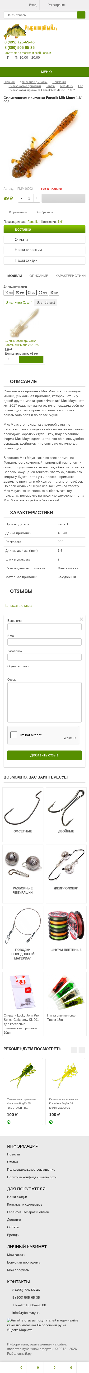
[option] (23, 1091)
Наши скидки (17, 1197)
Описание (38, 275)
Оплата (13, 1227)
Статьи (12, 1162)
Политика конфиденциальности (31, 1177)
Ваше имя (14, 620)
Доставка (14, 1219)
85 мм (54, 292)
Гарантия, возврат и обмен (28, 1212)
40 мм (9, 292)
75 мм (43, 292)
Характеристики (71, 275)
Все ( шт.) (46, 302)
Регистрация (57, 5)
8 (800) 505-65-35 (16, 48)
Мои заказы (16, 1255)
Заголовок (14, 651)
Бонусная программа (23, 1262)
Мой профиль (18, 1270)
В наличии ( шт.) (19, 302)
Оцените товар (17, 666)
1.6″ (60, 221)
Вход (33, 5)
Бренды (13, 1235)
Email (11, 636)
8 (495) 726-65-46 (16, 42)
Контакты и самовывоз (24, 1204)
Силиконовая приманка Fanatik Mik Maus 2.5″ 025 (22, 343)
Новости (13, 1154)
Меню (46, 72)
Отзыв (11, 679)
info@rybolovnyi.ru (26, 1313)
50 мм (20, 292)
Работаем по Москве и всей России (27, 53)
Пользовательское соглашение (31, 1169)
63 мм (31, 292)
